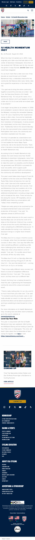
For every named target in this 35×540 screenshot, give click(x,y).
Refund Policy (5, 481)
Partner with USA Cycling (7, 491)
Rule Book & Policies (6, 452)
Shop (25, 2)
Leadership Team (5, 466)
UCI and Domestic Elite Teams (8, 437)
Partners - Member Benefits (8, 423)
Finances (4, 470)
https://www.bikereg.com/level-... (13, 336)
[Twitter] (15, 5)
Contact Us (17, 401)
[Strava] (28, 5)
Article (8, 17)
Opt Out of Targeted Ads (7, 493)
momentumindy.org (8, 316)
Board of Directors (6, 468)
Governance (4, 473)
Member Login (5, 2)
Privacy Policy (13, 512)
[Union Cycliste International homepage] (17, 502)
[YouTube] (20, 5)
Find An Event (5, 435)
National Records (6, 439)
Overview (4, 464)
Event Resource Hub (6, 433)
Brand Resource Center (7, 489)
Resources (4, 454)
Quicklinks (18, 2)
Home (3, 17)
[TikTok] (24, 5)
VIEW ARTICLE (9, 381)
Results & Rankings (6, 431)
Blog (3, 456)
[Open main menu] (32, 10)
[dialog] (6, 539)
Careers (4, 479)
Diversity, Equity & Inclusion (8, 475)
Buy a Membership (6, 421)
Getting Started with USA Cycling (9, 419)
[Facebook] (11, 5)
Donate (31, 2)
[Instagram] (6, 5)
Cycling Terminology (6, 450)
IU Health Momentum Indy (19, 17)
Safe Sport (12, 2)
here (19, 334)
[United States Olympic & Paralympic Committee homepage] (18, 520)
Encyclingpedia (5, 448)
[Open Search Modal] (28, 10)
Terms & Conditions (21, 512)
